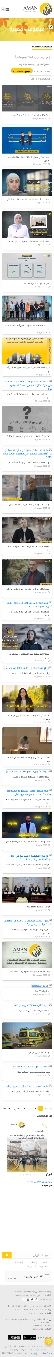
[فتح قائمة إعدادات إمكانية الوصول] (48, 1341)
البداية (48, 1108)
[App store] (13, 1337)
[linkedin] (24, 1299)
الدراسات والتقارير (24, 1346)
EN (7, 9)
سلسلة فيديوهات (26, 57)
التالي (17, 1108)
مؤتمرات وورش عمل (40, 78)
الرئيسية (48, 1346)
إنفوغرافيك (44, 57)
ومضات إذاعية (26, 64)
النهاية (6, 1108)
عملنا (34, 1346)
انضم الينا (23, 1349)
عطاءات (43, 1349)
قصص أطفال (43, 64)
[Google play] (28, 1337)
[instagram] (28, 1299)
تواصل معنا (14, 1349)
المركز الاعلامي (10, 1346)
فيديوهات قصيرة (21, 71)
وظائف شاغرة (33, 1349)
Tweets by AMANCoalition (39, 1182)
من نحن (40, 1346)
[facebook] (36, 1299)
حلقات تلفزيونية (42, 71)
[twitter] (32, 1299)
